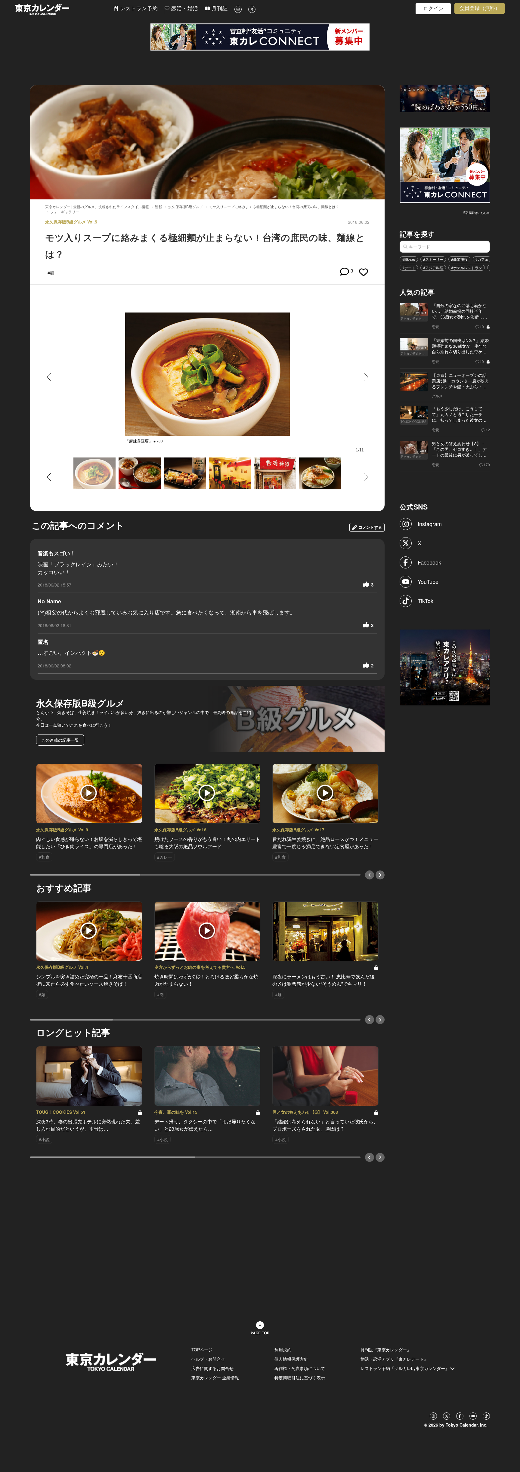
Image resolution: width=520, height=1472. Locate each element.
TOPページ (201, 1349)
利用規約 (282, 1349)
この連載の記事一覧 (60, 740)
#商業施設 (459, 259)
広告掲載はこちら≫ (476, 213)
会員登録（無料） (479, 8)
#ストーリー (433, 259)
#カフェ (481, 259)
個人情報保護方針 (291, 1359)
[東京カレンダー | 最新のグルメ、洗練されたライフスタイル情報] (64, 9)
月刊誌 (219, 8)
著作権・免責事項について (299, 1368)
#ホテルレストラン (466, 267)
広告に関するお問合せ (212, 1368)
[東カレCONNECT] (260, 37)
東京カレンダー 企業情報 (215, 1377)
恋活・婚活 (183, 8)
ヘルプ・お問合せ (208, 1359)
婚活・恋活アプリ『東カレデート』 (394, 1359)
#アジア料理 (433, 267)
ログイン (433, 8)
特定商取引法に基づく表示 (299, 1377)
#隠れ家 (408, 259)
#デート (408, 267)
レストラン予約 (138, 8)
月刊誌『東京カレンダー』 (386, 1349)
